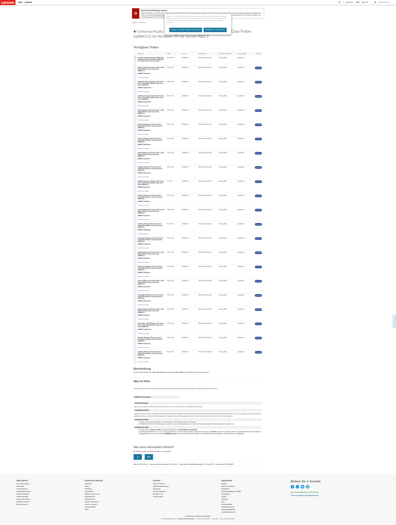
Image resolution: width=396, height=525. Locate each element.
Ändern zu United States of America (185, 30)
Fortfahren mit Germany (215, 30)
